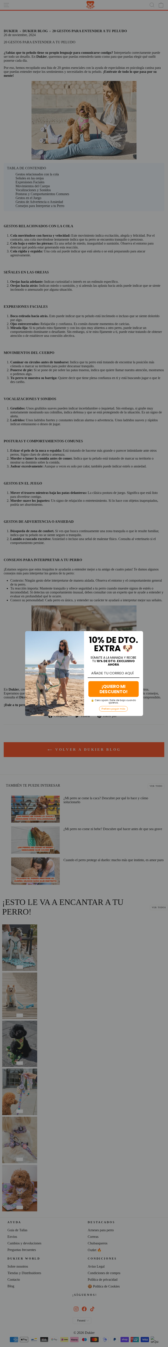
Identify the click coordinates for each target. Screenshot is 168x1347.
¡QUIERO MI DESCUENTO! (114, 689)
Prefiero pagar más (113, 708)
